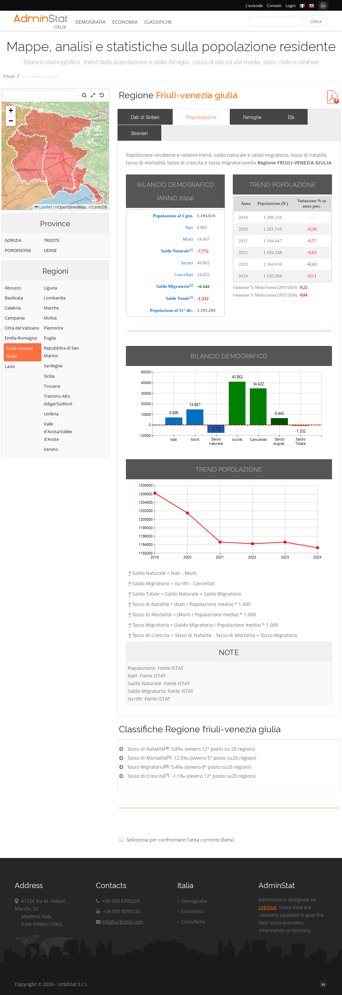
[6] (166, 765)
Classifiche (158, 22)
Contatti (274, 5)
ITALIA (9, 76)
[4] (166, 747)
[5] (169, 756)
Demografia (90, 22)
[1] (191, 250)
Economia (125, 22)
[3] (191, 297)
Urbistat (268, 907)
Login (291, 5)
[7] (166, 774)
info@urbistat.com (122, 921)
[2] (191, 285)
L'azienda (254, 5)
